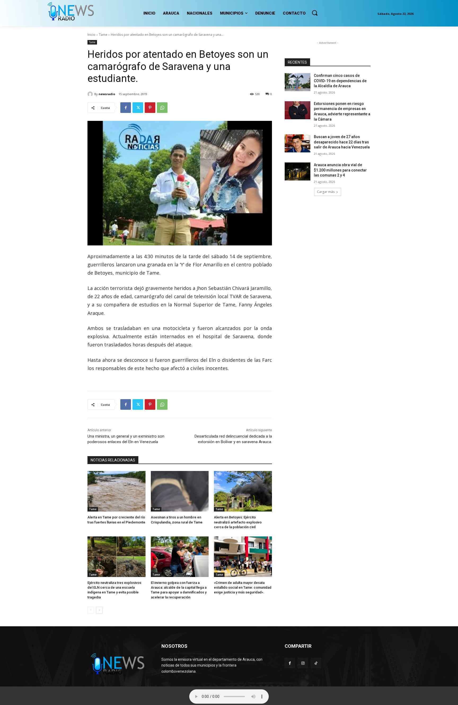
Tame (103, 34)
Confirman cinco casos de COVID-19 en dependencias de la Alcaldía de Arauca (340, 80)
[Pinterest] (150, 107)
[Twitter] (138, 107)
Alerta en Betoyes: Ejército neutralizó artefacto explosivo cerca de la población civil (238, 522)
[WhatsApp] (162, 107)
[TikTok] (316, 663)
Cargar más (325, 192)
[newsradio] (90, 94)
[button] (314, 13)
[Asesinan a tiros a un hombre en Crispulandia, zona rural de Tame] (180, 491)
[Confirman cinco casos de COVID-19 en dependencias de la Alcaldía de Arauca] (297, 82)
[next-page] (99, 610)
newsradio (107, 94)
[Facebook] (125, 107)
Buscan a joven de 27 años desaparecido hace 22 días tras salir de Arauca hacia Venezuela (342, 142)
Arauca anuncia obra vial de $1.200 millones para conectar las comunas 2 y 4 (340, 170)
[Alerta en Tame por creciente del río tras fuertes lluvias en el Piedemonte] (116, 491)
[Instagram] (303, 663)
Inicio (91, 34)
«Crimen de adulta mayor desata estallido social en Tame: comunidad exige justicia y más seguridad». (242, 587)
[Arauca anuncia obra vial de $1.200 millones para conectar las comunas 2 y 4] (297, 171)
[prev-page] (90, 610)
